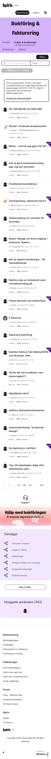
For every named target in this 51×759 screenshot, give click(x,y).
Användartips (8, 49)
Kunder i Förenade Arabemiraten (28, 126)
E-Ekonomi (15, 317)
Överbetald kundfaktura (23, 184)
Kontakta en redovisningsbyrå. (18, 98)
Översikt (6, 42)
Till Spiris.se (8, 722)
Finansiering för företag (12, 654)
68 (30, 485)
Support (6, 718)
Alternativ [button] (42, 58)
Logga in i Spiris (19, 550)
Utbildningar (17, 556)
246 (41, 485)
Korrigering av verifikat (22, 448)
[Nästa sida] (4, 490)
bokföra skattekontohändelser (26, 410)
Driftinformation (19, 575)
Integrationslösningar (22, 569)
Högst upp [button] (3, 752)
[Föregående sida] (5, 485)
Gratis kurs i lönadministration (15, 677)
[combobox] (25, 63)
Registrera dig (22, 12)
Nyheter (22, 49)
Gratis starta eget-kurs (12, 672)
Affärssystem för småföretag (15, 649)
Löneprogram (8, 645)
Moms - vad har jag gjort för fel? (28, 146)
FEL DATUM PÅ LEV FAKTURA (25, 109)
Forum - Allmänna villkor (12, 695)
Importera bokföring (20, 334)
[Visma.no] (10, 5)
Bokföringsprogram (10, 640)
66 (19, 485)
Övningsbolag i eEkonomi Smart (27, 201)
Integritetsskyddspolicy (12, 699)
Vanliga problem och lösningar (26, 563)
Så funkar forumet (20, 543)
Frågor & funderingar (25, 42)
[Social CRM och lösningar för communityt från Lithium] (42, 753)
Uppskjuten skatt (19, 393)
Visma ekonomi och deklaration (27, 300)
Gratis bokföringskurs (12, 668)
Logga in (36, 12)
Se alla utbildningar (11, 681)
